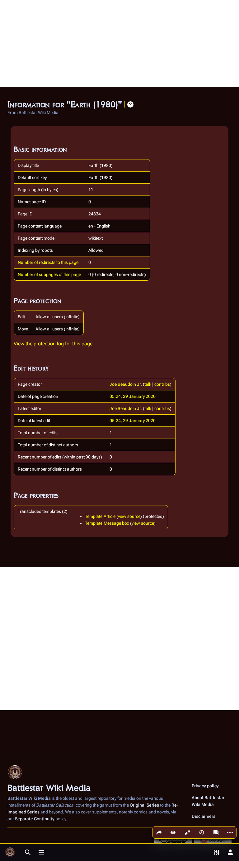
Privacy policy (205, 785)
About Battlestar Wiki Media (208, 801)
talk (147, 384)
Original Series (144, 805)
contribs (162, 384)
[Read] (173, 832)
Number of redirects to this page (48, 262)
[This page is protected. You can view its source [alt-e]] (187, 832)
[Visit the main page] (10, 852)
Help (130, 104)
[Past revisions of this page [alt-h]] (201, 832)
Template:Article (100, 516)
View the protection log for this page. (54, 344)
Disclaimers (203, 816)
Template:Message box (107, 523)
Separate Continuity (34, 818)
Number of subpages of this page (49, 274)
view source (129, 516)
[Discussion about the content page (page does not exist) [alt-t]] (216, 832)
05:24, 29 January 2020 (133, 396)
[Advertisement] (119, 43)
